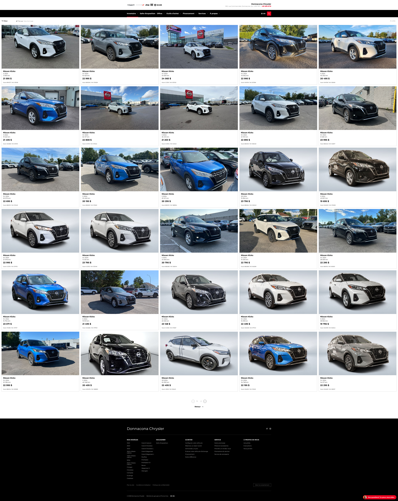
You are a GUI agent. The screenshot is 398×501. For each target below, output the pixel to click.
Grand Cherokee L (147, 448)
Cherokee (130, 470)
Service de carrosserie (221, 454)
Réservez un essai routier (193, 446)
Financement (188, 14)
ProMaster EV (145, 462)
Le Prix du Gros (163, 496)
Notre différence (190, 457)
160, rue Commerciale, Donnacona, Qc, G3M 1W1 (242, 6)
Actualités (247, 443)
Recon (143, 465)
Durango (130, 475)
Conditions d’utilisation (143, 485)
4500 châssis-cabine (131, 456)
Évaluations (248, 446)
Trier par (20, 21)
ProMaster (144, 460)
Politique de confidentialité (161, 485)
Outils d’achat (172, 14)
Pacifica (144, 457)
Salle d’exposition (147, 14)
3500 (128, 448)
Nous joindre (248, 448)
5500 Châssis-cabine (131, 463)
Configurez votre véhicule (194, 443)
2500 (128, 446)
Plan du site (130, 485)
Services (202, 14)
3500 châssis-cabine (131, 452)
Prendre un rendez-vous (222, 448)
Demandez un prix (191, 448)
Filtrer (6, 21)
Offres (159, 14)
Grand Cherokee (146, 446)
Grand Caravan (146, 443)
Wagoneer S (145, 468)
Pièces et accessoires (221, 446)
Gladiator (130, 478)
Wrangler (144, 471)
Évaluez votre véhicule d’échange (196, 451)
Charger (129, 467)
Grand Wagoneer (147, 451)
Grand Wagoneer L (147, 454)
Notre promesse (219, 443)
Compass (130, 473)
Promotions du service (221, 451)
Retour (198, 407)
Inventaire (131, 14)
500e (128, 460)
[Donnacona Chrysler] (144, 5)
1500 (128, 443)
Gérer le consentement (262, 485)
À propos (214, 14)
